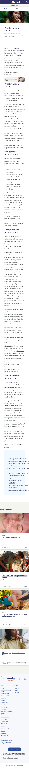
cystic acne (10, 107)
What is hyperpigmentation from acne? (13, 653)
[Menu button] (2, 2)
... (12, 8)
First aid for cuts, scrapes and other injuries (14, 576)
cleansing (12, 382)
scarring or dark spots (16, 145)
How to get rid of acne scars (11, 537)
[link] (14, 679)
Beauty (16, 685)
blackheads (11, 119)
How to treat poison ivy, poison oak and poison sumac (14, 615)
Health (4, 535)
